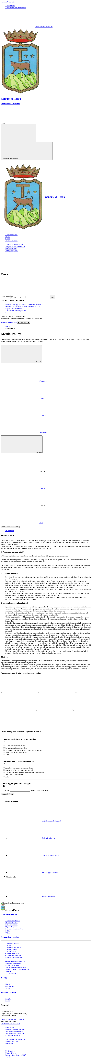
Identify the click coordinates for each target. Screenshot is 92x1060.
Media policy (10, 1051)
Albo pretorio (10, 6)
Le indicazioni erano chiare (15, 746)
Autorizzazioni (10, 951)
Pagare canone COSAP (13, 308)
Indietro (4, 794)
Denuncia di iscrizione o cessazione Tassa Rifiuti (22, 306)
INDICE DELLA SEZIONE (10, 527)
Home (7, 326)
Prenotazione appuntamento (15, 1029)
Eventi (7, 1001)
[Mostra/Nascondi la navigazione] (18, 133)
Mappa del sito (10, 1053)
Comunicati (9, 986)
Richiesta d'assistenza (13, 1035)
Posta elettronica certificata (10, 1024)
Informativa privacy (12, 1041)
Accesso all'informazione (14, 245)
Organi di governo (11, 927)
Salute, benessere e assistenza (15, 967)
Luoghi (8, 999)
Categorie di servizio (10, 937)
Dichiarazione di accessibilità (15, 1055)
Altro (7, 755)
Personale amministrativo (14, 929)
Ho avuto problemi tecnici (14, 775)
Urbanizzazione (10, 249)
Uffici (7, 933)
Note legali (9, 1043)
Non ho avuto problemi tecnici (16, 752)
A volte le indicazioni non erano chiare (19, 768)
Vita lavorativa (10, 973)
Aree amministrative (12, 921)
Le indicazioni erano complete (16, 748)
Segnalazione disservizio (14, 1031)
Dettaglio (6, 790)
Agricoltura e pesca (12, 943)
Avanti (11, 794)
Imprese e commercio (13, 963)
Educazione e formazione (14, 958)
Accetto (24, 322)
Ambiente (8, 945)
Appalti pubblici (11, 949)
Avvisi (7, 988)
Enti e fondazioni (11, 925)
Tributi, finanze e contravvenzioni (17, 969)
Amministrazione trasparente (15, 310)
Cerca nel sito (6, 296)
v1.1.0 (7, 1057)
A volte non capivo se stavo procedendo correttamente (24, 772)
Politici (7, 931)
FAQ (7, 313)
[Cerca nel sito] (22, 123)
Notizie (8, 984)
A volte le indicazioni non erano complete (20, 770)
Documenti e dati (11, 923)
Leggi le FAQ (10, 1027)
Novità (4, 978)
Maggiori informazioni (9, 322)
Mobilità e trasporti (12, 965)
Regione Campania (7, 2)
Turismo (8, 971)
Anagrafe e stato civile (13, 947)
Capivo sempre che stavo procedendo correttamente (23, 750)
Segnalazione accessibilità (14, 1033)
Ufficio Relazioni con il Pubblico (12, 1020)
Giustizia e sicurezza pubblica (15, 961)
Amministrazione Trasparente (15, 8)
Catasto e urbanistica (12, 953)
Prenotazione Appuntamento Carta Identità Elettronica (24, 304)
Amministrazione (9, 914)
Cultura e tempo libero (13, 956)
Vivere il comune (8, 992)
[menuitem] (25, 381)
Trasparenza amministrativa (15, 247)
